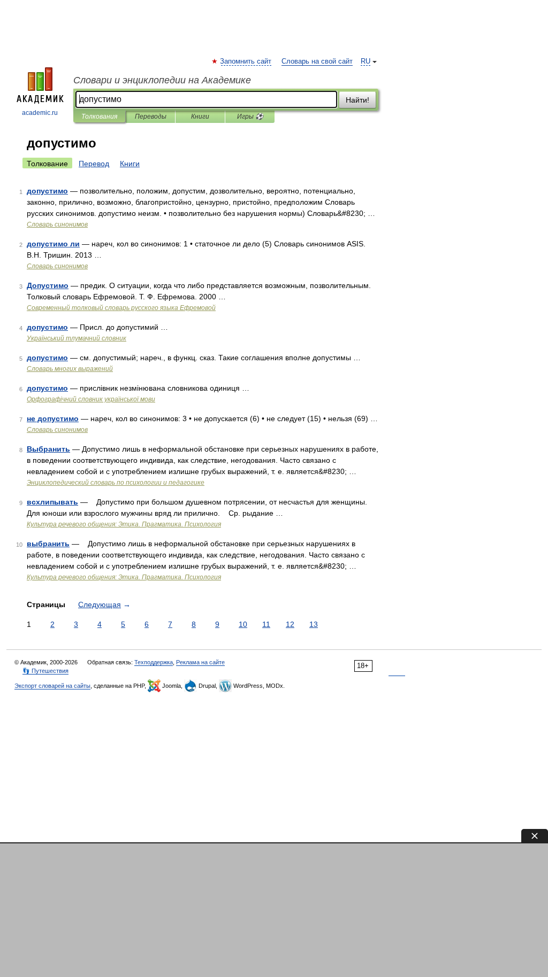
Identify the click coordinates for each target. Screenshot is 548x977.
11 (266, 624)
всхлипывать (52, 502)
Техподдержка (153, 662)
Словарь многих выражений (70, 369)
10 (243, 624)
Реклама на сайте (200, 662)
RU (365, 61)
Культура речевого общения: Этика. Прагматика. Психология (124, 524)
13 (313, 624)
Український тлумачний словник (76, 338)
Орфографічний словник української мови (91, 399)
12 (290, 624)
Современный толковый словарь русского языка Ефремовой (121, 308)
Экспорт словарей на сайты (52, 686)
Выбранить (48, 449)
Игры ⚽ (250, 116)
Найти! (357, 100)
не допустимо (53, 418)
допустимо (47, 191)
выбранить (48, 543)
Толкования (99, 116)
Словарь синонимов (57, 224)
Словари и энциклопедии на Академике (162, 80)
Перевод (94, 163)
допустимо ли (53, 243)
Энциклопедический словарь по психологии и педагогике (115, 482)
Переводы (150, 116)
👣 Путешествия (45, 671)
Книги (200, 116)
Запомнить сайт (246, 61)
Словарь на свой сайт (317, 61)
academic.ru (40, 113)
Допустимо (47, 285)
